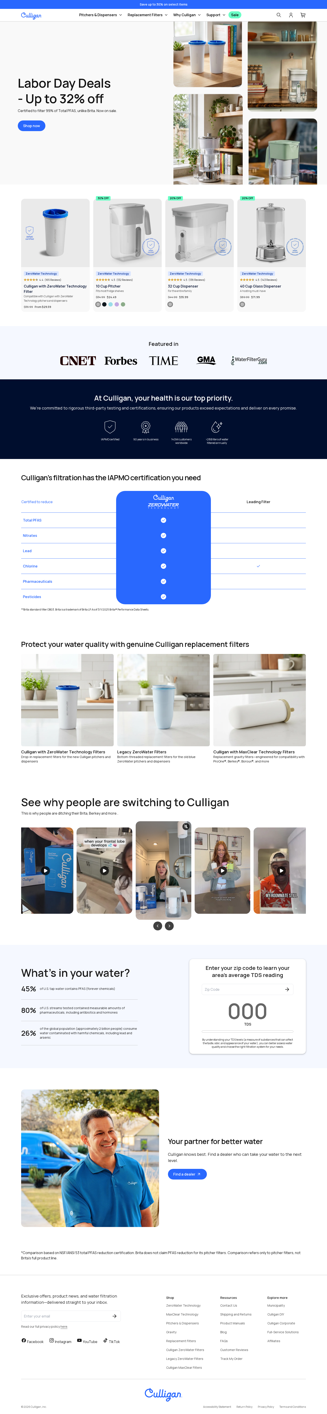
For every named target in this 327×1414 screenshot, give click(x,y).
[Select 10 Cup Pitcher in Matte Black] (104, 304)
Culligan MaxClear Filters (184, 1367)
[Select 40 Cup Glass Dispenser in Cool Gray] (242, 304)
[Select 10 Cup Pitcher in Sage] (123, 304)
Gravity (171, 1332)
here (64, 1326)
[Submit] (287, 989)
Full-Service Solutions (283, 1332)
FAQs (224, 1341)
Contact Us (228, 1305)
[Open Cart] (303, 15)
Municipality (276, 1305)
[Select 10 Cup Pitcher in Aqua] (110, 304)
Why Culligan (184, 14)
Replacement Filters (145, 14)
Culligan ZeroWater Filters (185, 1350)
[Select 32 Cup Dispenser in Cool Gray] (170, 304)
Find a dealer (184, 1174)
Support (213, 14)
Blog (223, 1332)
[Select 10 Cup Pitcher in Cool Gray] (98, 304)
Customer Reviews (234, 1350)
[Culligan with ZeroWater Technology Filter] (55, 233)
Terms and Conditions (292, 1407)
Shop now (31, 125)
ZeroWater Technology (183, 1305)
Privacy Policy (266, 1407)
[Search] (278, 15)
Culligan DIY (275, 1314)
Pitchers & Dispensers (98, 14)
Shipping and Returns (236, 1314)
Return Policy (244, 1407)
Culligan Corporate (281, 1323)
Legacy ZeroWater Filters (184, 1359)
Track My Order (231, 1359)
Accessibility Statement (217, 1407)
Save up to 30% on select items (164, 4)
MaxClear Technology (182, 1314)
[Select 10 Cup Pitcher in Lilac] (117, 304)
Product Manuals (232, 1323)
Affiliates (273, 1341)
